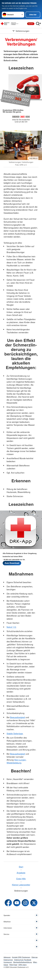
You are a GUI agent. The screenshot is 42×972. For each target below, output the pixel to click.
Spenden (30, 23)
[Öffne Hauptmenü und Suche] (38, 23)
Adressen (7, 957)
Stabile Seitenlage (15, 733)
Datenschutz (8, 960)
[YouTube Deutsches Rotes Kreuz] (16, 902)
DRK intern (22, 965)
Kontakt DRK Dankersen (21, 957)
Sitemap (34, 957)
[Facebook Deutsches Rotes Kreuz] (8, 902)
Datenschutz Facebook (22, 960)
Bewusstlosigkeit (17, 717)
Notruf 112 (11, 627)
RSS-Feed (13, 965)
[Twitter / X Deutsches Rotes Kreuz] (33, 902)
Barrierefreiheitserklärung (22, 962)
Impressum (8, 962)
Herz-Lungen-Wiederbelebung (16, 761)
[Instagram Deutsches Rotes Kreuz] (25, 902)
